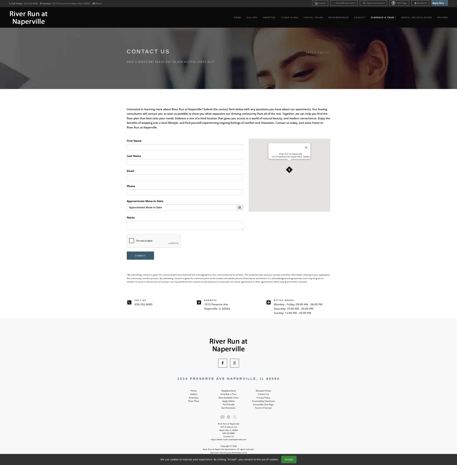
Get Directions (228, 407)
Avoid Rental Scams (345, 2)
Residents (422, 2)
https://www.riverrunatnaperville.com (228, 439)
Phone (131, 186)
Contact (360, 17)
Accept (289, 459)
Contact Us (263, 394)
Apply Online (228, 401)
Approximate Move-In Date (145, 201)
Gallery (252, 17)
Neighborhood (338, 17)
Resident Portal (263, 390)
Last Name (134, 156)
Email (130, 171)
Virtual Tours (313, 17)
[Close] (306, 147)
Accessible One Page (263, 404)
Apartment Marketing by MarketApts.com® (228, 452)
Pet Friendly (228, 404)
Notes (131, 217)
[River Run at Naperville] (228, 344)
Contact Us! (228, 436)
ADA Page (401, 2)
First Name (134, 141)
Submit (140, 255)
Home (237, 17)
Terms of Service (263, 407)
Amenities (269, 17)
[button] (289, 169)
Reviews (442, 17)
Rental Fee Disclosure (416, 17)
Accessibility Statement (263, 401)
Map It (99, 3)
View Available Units (228, 397)
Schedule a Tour (228, 394)
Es (321, 2)
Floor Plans (289, 17)
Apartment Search (375, 2)
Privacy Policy (263, 397)
